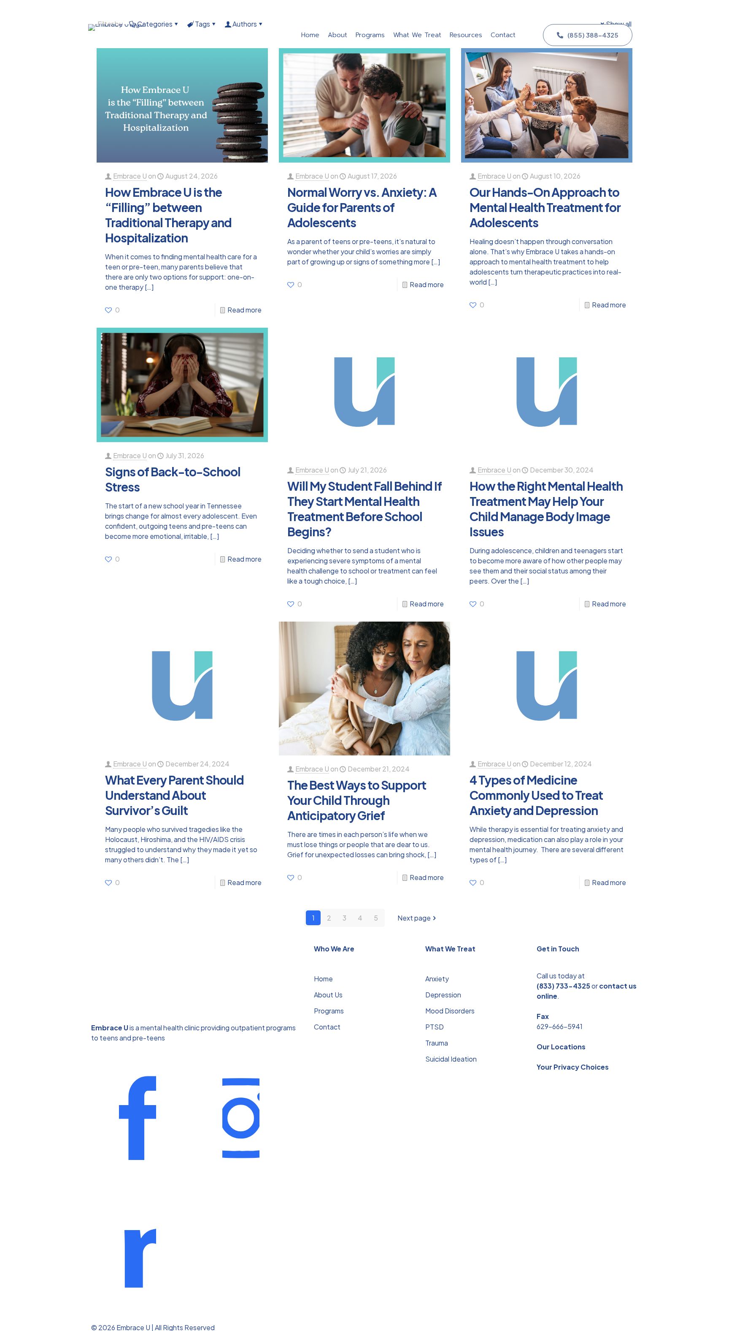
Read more (244, 309)
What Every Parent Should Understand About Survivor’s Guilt (174, 795)
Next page (414, 917)
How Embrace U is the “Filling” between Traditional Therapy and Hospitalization (168, 215)
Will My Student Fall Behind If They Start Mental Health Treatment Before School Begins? (364, 508)
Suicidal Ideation (451, 1058)
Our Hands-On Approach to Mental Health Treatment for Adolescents (545, 207)
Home (323, 978)
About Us (328, 994)
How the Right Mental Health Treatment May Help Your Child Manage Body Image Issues (546, 508)
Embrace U (130, 175)
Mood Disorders (450, 1010)
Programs (329, 1010)
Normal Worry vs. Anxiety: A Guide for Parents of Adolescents (362, 207)
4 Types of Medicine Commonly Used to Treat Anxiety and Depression (536, 795)
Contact (327, 1026)
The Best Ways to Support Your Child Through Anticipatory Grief (356, 800)
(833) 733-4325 (563, 985)
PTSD (434, 1026)
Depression (443, 994)
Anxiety (437, 978)
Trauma (436, 1042)
